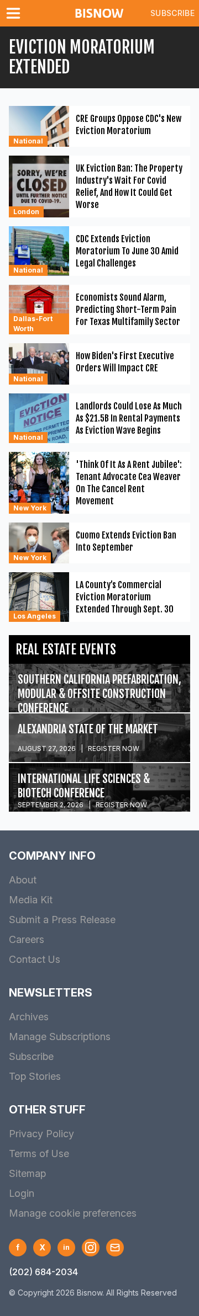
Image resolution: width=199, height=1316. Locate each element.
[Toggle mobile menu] (15, 13)
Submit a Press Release (62, 919)
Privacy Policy (41, 1133)
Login (21, 1193)
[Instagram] (91, 1247)
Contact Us (34, 959)
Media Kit (31, 899)
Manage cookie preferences (73, 1213)
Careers (26, 939)
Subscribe (172, 13)
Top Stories (35, 1076)
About (22, 880)
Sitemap (27, 1173)
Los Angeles (34, 616)
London (26, 211)
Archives (29, 1016)
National (28, 141)
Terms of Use (39, 1153)
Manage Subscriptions (60, 1036)
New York (29, 508)
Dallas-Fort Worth (33, 324)
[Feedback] (115, 1247)
